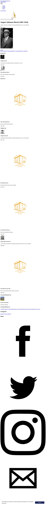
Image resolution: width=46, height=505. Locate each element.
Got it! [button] (39, 502)
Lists (9, 0)
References (26, 51)
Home (1, 0)
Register (4, 1)
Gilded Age (9, 313)
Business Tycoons (3, 313)
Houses (6, 0)
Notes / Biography (3, 51)
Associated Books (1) (19, 51)
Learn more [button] (4, 503)
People (4, 0)
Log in (1, 1)
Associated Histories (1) (11, 51)
